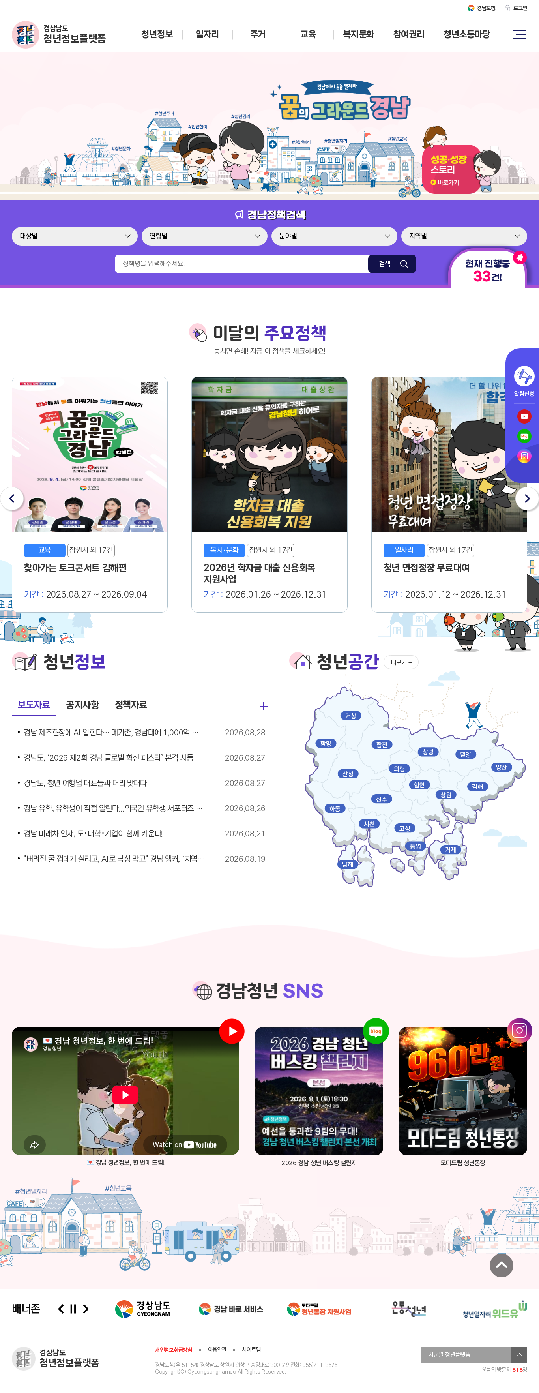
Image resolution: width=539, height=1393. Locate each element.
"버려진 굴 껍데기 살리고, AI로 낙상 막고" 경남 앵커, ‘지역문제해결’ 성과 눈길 (114, 859)
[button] (12, 498)
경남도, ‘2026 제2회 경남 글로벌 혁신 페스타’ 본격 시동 (108, 758)
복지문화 (358, 34)
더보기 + (401, 662)
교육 (308, 34)
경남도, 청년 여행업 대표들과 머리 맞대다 (85, 783)
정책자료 (131, 705)
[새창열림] (319, 1091)
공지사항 (82, 705)
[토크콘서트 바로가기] (461, 192)
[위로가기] (501, 1265)
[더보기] (264, 706)
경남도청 (486, 8)
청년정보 (156, 34)
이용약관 (217, 1350)
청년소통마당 (467, 34)
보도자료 (34, 705)
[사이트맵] (519, 34)
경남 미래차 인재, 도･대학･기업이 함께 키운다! (93, 834)
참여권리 (409, 34)
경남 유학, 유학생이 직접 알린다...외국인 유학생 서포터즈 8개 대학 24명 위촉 (114, 808)
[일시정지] (73, 1309)
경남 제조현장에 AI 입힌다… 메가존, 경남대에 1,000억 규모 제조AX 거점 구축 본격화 (114, 733)
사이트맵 (251, 1350)
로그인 (520, 8)
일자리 (207, 34)
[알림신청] (524, 376)
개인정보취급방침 (173, 1350)
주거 (258, 34)
